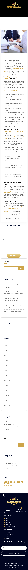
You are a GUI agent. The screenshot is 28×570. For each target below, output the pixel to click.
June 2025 (6, 370)
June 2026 (6, 345)
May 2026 (6, 348)
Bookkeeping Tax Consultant (13, 131)
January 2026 (7, 358)
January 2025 (7, 383)
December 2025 (7, 360)
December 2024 (7, 385)
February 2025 (7, 380)
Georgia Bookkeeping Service (10, 424)
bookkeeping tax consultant (14, 70)
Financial (5, 422)
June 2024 (6, 400)
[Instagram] (15, 567)
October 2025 (6, 365)
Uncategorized (7, 429)
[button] (14, 13)
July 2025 (6, 368)
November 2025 (7, 363)
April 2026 (6, 350)
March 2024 (6, 403)
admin (8, 56)
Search (6, 262)
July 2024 (6, 398)
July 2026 (6, 343)
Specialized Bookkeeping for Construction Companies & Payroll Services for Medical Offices (13, 313)
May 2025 (6, 373)
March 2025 (6, 378)
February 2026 (7, 355)
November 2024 (7, 388)
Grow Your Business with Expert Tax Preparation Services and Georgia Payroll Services (13, 300)
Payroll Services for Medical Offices (11, 427)
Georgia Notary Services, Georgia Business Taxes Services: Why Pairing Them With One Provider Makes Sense (13, 293)
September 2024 (7, 393)
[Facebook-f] (10, 567)
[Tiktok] (18, 567)
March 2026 (6, 353)
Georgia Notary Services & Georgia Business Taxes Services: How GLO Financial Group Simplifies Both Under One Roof (13, 286)
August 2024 (6, 395)
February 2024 (7, 405)
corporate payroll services (10, 90)
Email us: (20, 510)
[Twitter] (12, 567)
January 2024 (7, 408)
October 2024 (7, 390)
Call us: (8, 510)
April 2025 (6, 375)
